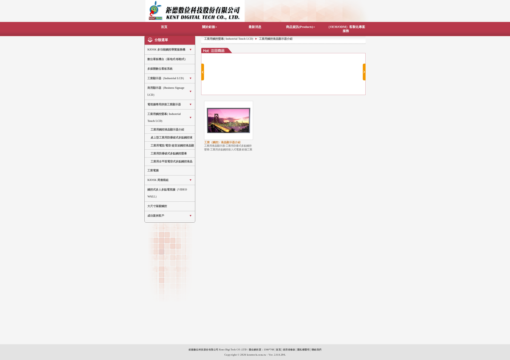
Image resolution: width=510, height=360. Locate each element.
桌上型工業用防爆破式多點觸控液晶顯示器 (171, 138)
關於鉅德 (208, 27)
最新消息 (255, 27)
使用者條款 (289, 349)
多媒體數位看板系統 (160, 68)
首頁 (164, 27)
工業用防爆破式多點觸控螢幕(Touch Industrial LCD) (169, 154)
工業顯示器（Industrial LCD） (166, 78)
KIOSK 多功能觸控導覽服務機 (166, 49)
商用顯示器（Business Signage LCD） (165, 91)
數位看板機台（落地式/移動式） (167, 59)
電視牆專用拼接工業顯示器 (164, 104)
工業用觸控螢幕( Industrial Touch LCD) (164, 117)
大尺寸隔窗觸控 (157, 206)
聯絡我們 (317, 349)
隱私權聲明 (303, 349)
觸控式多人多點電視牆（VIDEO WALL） (167, 193)
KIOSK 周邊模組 (158, 180)
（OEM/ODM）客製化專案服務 (346, 29)
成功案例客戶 (155, 215)
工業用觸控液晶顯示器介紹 (167, 129)
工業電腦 (153, 170)
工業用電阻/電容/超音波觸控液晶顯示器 (172, 146)
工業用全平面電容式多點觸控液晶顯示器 (171, 162)
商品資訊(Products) (299, 27)
